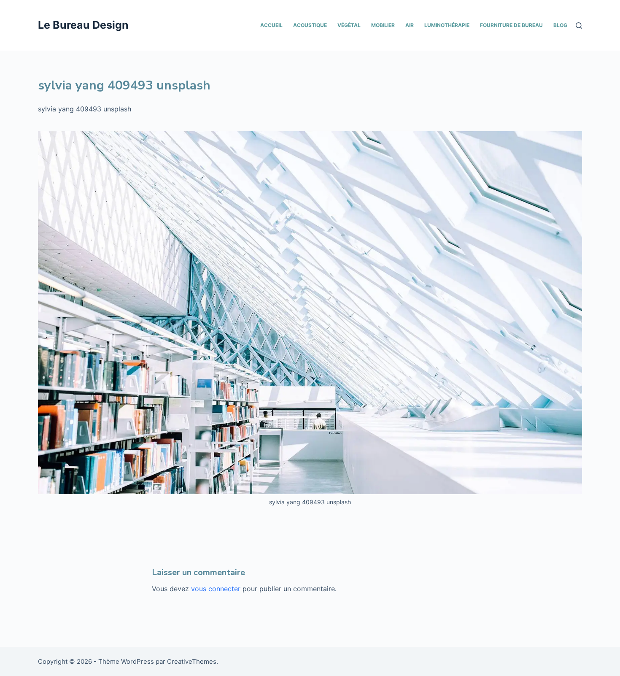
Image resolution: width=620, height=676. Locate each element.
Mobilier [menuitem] (383, 25)
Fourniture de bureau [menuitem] (511, 25)
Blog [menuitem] (560, 25)
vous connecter (215, 588)
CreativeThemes (191, 661)
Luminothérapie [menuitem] (446, 25)
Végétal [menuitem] (349, 25)
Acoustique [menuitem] (310, 25)
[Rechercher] (579, 25)
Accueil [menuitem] (271, 25)
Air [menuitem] (409, 25)
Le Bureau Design (83, 25)
